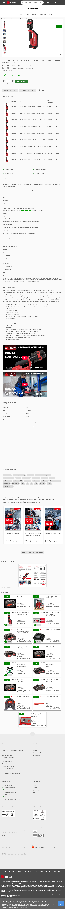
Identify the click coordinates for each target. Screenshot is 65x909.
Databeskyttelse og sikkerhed (9, 766)
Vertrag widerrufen (7, 755)
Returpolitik (5, 764)
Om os (34, 785)
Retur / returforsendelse (8, 757)
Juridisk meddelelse (7, 761)
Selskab (50, 14)
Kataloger (34, 14)
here (10, 281)
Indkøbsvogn (21, 81)
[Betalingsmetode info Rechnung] (36, 816)
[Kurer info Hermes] (12, 812)
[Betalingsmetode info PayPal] (36, 819)
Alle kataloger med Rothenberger (32, 552)
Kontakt (35, 787)
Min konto (4, 748)
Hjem (14, 14)
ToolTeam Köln (16, 216)
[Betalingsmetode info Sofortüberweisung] (42, 812)
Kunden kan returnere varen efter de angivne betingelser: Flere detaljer (20, 227)
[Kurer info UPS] (12, 816)
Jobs (34, 792)
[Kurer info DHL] (5, 812)
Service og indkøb (42, 14)
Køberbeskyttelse (37, 790)
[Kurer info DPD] (5, 816)
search (41, 2)
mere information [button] (23, 907)
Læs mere (7, 836)
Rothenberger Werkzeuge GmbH (32, 278)
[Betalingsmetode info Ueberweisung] (36, 812)
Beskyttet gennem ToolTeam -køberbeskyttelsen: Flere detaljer (19, 233)
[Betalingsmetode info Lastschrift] (42, 816)
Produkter (27, 14)
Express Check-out (10, 90)
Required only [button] (54, 903)
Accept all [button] (61, 903)
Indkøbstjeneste (37, 755)
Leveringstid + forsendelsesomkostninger (13, 750)
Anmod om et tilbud (28, 90)
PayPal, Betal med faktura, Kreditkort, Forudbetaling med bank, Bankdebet (21, 221)
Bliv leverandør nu (6, 86)
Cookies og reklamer (7, 768)
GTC (3, 771)
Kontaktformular (37, 748)
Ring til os (35, 750)
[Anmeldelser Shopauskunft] (40, 836)
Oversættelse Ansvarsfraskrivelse (31, 281)
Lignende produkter (33, 422)
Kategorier (20, 14)
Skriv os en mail (37, 752)
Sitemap (35, 794)
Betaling (4, 752)
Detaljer (57, 106)
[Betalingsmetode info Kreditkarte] (42, 819)
